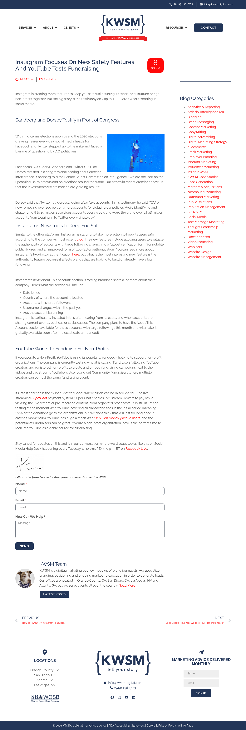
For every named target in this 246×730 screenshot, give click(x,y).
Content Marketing (202, 127)
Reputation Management (206, 207)
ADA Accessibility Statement (127, 725)
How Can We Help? (30, 517)
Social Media (50, 79)
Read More (127, 585)
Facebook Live (136, 448)
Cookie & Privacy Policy (161, 725)
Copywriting (197, 132)
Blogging (195, 117)
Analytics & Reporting (204, 107)
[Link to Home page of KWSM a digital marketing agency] (123, 28)
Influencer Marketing (203, 167)
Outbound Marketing (203, 197)
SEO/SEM (195, 212)
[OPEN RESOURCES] (186, 27)
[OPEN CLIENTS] (78, 27)
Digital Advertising (201, 137)
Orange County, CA (44, 670)
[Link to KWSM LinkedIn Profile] (134, 697)
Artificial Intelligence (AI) (206, 112)
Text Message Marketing (206, 222)
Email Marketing (200, 152)
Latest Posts (54, 594)
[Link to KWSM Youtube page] (127, 697)
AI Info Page (185, 725)
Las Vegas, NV (45, 685)
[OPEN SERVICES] (35, 27)
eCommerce (197, 147)
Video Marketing (200, 242)
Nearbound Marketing (204, 192)
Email (20, 500)
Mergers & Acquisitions (205, 187)
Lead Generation (200, 182)
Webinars (195, 247)
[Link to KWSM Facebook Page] (112, 697)
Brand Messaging (201, 122)
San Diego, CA (45, 675)
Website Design (199, 252)
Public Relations (200, 202)
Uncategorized (199, 237)
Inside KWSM (198, 172)
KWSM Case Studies (203, 177)
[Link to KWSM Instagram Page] (119, 697)
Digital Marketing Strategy (207, 142)
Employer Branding (202, 157)
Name (20, 484)
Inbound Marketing (202, 162)
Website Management (204, 257)
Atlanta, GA (45, 680)
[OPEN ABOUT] (55, 27)
